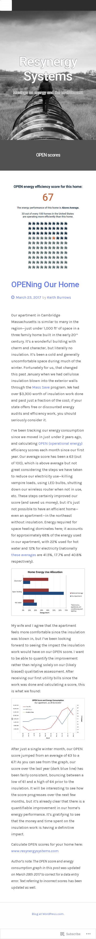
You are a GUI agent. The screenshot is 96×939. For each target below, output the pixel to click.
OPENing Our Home (45, 284)
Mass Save (41, 387)
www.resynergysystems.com (34, 851)
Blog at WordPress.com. (48, 914)
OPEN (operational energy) (60, 443)
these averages (23, 555)
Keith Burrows (59, 297)
